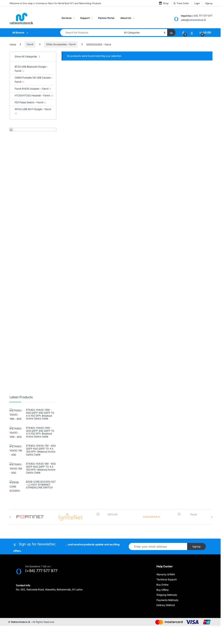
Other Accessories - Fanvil (60, 44)
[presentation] (10, 517)
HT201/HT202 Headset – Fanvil (34, 95)
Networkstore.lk (20, 621)
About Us (125, 17)
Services (67, 17)
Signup (208, 3)
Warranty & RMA (165, 574)
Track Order (183, 3)
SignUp (196, 546)
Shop (165, 3)
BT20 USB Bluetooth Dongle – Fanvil (31, 68)
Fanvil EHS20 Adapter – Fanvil (33, 88)
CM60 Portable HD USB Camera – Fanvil (34, 79)
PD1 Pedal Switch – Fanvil (30, 102)
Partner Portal (106, 17)
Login (197, 3)
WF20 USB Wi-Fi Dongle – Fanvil (33, 111)
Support (85, 17)
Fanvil (30, 44)
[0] (183, 32)
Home (13, 44)
